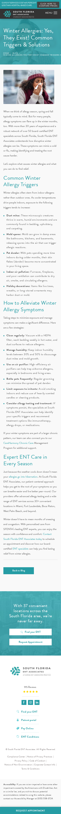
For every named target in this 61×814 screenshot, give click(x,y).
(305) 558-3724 (45, 798)
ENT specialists (20, 549)
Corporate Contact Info (44, 764)
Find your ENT (33, 632)
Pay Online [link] (27, 728)
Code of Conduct (37, 760)
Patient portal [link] (28, 719)
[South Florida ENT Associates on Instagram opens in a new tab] (30, 702)
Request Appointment (31, 642)
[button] (55, 13)
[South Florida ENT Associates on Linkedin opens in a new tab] (37, 702)
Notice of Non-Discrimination (18, 764)
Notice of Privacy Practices (39, 756)
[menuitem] (24, 702)
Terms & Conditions (30, 768)
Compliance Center (16, 756)
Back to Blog (18, 570)
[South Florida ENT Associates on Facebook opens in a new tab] (24, 702)
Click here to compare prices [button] (48, 4)
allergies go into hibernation (23, 477)
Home (6, 53)
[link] (30, 689)
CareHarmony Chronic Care (18, 443)
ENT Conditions (30, 736)
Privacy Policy (21, 760)
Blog (15, 53)
